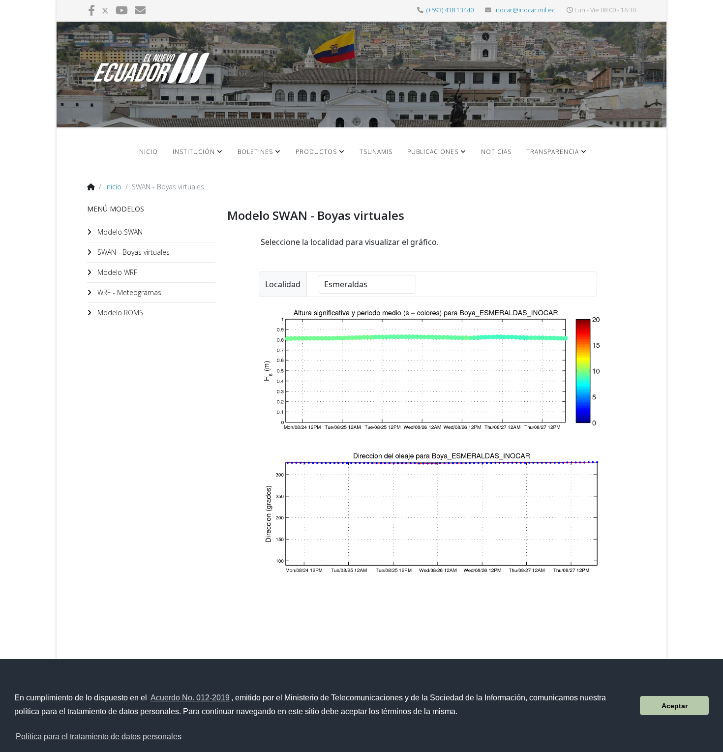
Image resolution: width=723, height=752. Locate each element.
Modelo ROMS (119, 312)
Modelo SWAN (119, 232)
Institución (194, 152)
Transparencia (552, 152)
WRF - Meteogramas (128, 292)
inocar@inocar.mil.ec (524, 10)
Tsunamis (376, 152)
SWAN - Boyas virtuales (132, 252)
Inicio (147, 152)
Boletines (255, 152)
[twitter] (105, 9)
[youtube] (122, 9)
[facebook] (91, 9)
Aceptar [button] (675, 706)
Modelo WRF (116, 272)
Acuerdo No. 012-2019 (190, 697)
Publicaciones (432, 152)
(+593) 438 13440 (450, 10)
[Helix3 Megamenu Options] (619, 159)
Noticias (496, 152)
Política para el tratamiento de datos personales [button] (98, 736)
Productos (316, 152)
